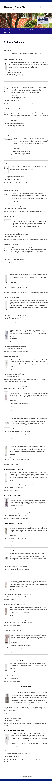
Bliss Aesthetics (33, 29)
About (16, 29)
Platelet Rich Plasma (43, 29)
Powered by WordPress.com (25, 776)
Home (5, 29)
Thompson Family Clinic (15, 7)
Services (26, 29)
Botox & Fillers (7, 32)
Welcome (10, 29)
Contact (20, 29)
